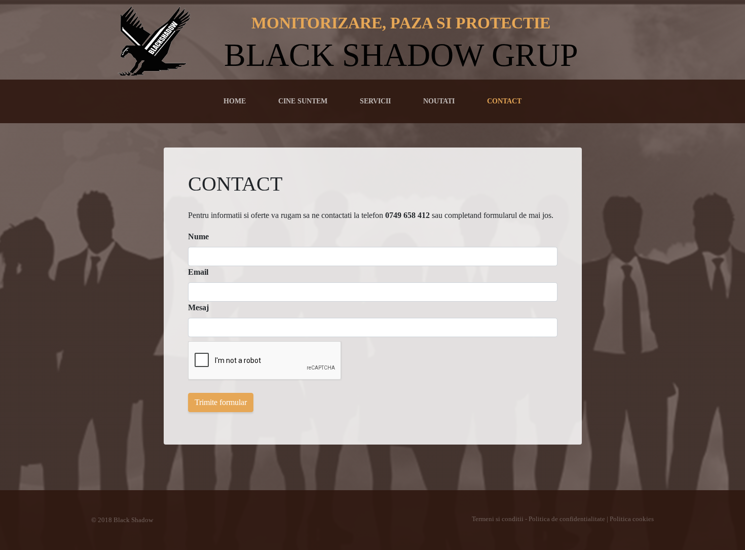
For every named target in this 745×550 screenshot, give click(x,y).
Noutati (439, 101)
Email (198, 272)
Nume (198, 236)
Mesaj (198, 307)
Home (237, 100)
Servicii (375, 101)
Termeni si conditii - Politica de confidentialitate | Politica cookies (563, 519)
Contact (504, 101)
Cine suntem (302, 101)
